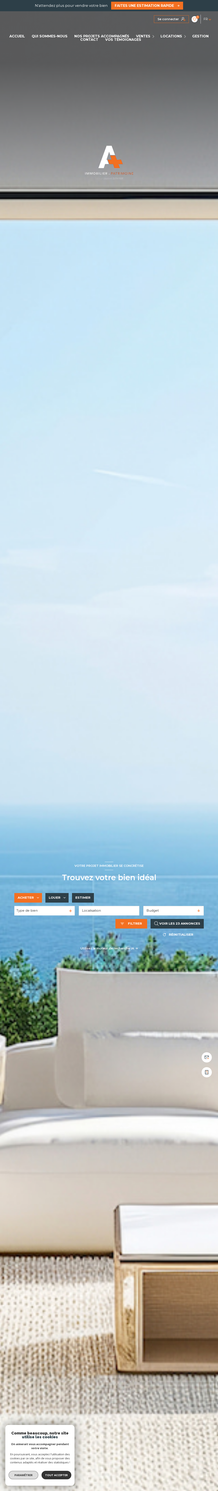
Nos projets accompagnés (101, 36)
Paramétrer (23, 1475)
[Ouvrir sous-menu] (154, 36)
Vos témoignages (123, 39)
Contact (89, 39)
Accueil (17, 36)
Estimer (82, 898)
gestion (200, 36)
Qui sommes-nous (49, 36)
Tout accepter (56, 1475)
